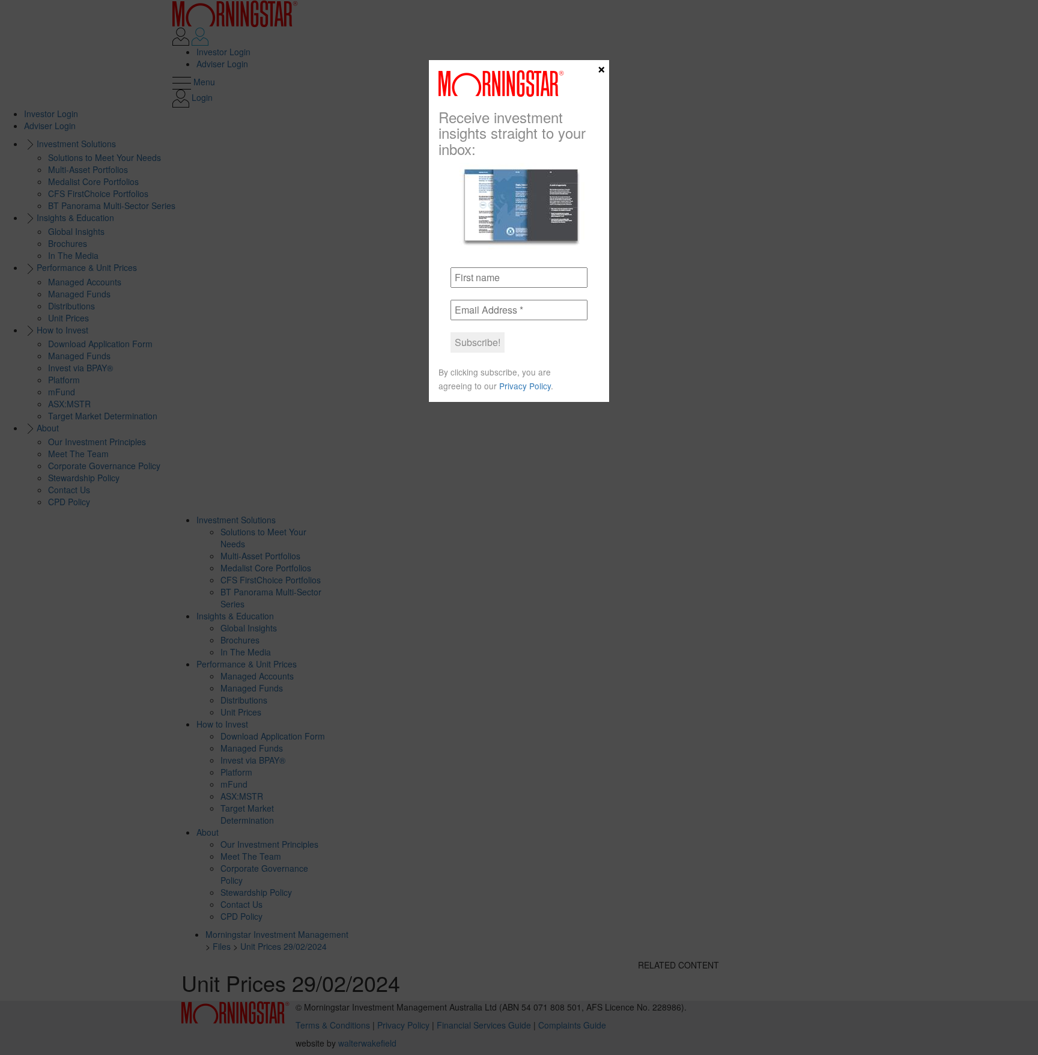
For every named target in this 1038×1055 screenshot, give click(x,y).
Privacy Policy (525, 386)
